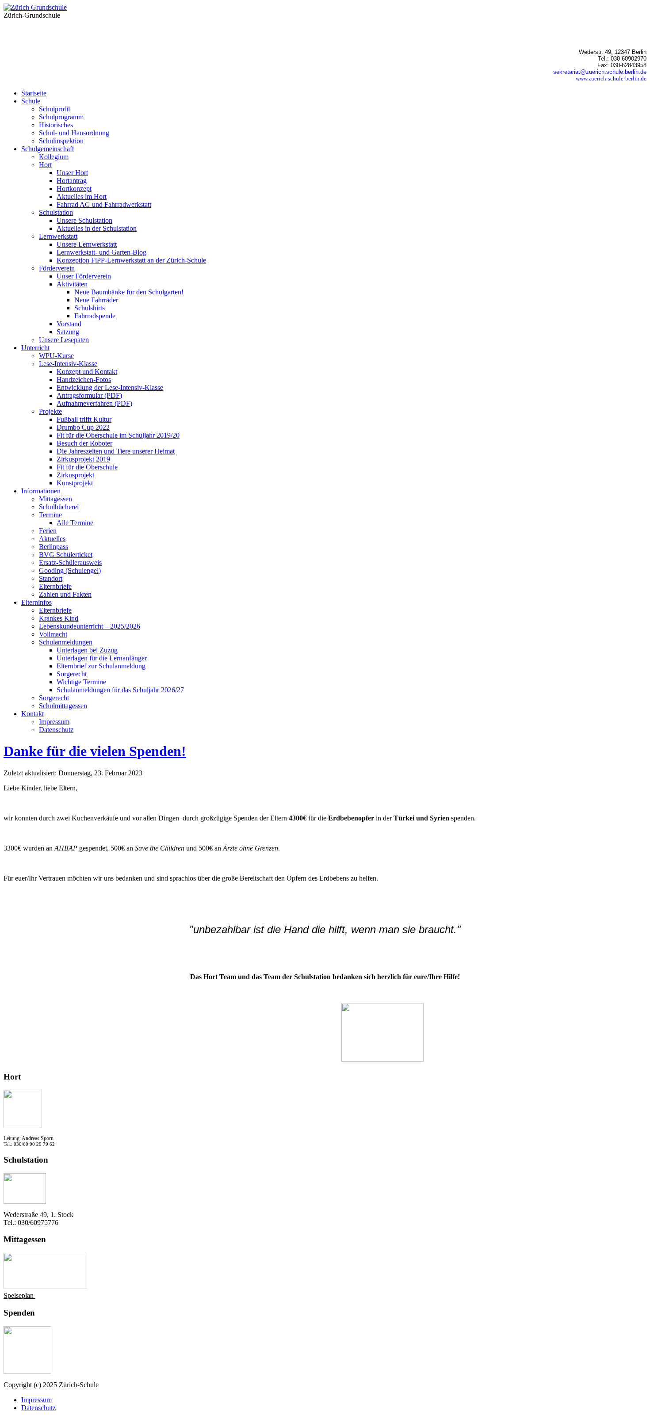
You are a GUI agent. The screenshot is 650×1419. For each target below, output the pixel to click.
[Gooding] (27, 1371)
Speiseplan (19, 1295)
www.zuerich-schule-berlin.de (611, 78)
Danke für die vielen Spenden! (95, 751)
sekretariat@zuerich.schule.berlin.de (599, 72)
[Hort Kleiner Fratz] (23, 1125)
